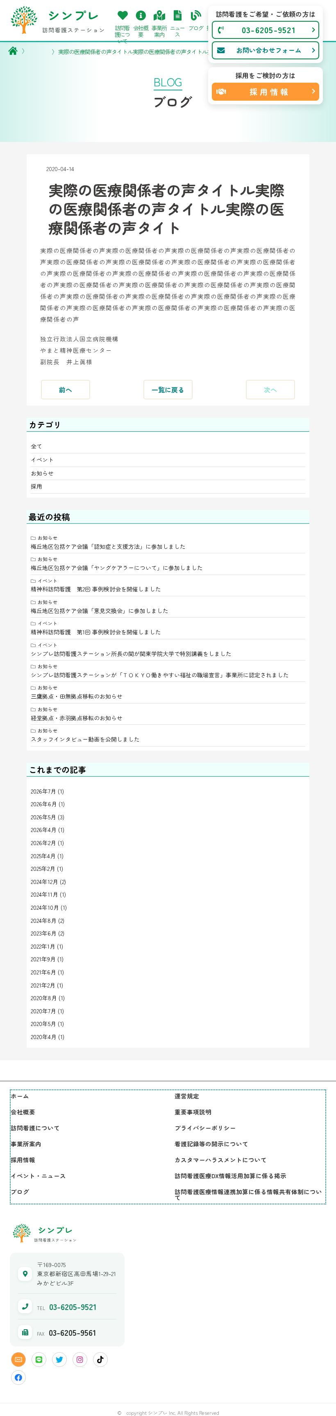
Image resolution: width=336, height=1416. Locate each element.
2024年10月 (45, 907)
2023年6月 (44, 933)
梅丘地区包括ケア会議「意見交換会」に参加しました (99, 611)
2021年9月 (43, 959)
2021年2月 (43, 985)
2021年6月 (43, 972)
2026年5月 (43, 817)
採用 (36, 486)
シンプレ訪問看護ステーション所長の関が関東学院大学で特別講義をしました (131, 653)
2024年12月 (44, 881)
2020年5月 (43, 1023)
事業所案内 (26, 1143)
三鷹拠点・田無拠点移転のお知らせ (77, 696)
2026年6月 (44, 804)
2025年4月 (43, 856)
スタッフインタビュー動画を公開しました (85, 739)
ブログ (20, 1191)
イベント (42, 459)
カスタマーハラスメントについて (221, 1159)
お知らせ (42, 473)
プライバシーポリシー (205, 1127)
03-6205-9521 (73, 1306)
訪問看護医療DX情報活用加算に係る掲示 (230, 1175)
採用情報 (23, 1159)
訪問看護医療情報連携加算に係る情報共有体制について (248, 1194)
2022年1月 (43, 946)
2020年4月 (44, 1037)
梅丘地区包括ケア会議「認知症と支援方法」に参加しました (108, 546)
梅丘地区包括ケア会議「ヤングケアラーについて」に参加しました (117, 568)
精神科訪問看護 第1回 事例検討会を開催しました (96, 632)
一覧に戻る (168, 389)
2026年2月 (43, 843)
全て (36, 446)
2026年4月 (44, 829)
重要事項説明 (193, 1111)
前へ (65, 389)
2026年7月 (43, 791)
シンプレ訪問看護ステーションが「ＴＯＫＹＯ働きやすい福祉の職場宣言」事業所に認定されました (160, 675)
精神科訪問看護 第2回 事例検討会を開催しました (96, 589)
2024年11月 (44, 894)
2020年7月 (43, 1011)
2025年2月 (43, 868)
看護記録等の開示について (211, 1143)
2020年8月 (44, 998)
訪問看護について (35, 1127)
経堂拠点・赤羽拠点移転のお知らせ (77, 718)
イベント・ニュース (38, 1175)
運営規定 (187, 1095)
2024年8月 (44, 920)
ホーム (20, 1095)
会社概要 (23, 1111)
